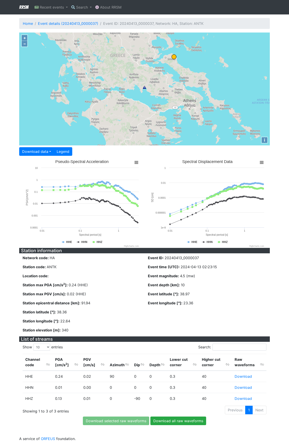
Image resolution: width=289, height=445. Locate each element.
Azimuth (117, 365)
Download (243, 376)
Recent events (52, 7)
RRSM (23, 7)
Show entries (43, 347)
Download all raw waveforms (178, 421)
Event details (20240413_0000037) (68, 23)
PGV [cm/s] (89, 362)
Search (82, 7)
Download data (35, 151)
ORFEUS (48, 438)
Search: (204, 347)
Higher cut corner (211, 362)
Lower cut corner (179, 362)
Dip (137, 365)
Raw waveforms (245, 362)
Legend (63, 151)
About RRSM (110, 7)
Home (28, 23)
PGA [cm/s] (62, 362)
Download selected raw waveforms (116, 421)
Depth (154, 365)
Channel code (32, 362)
